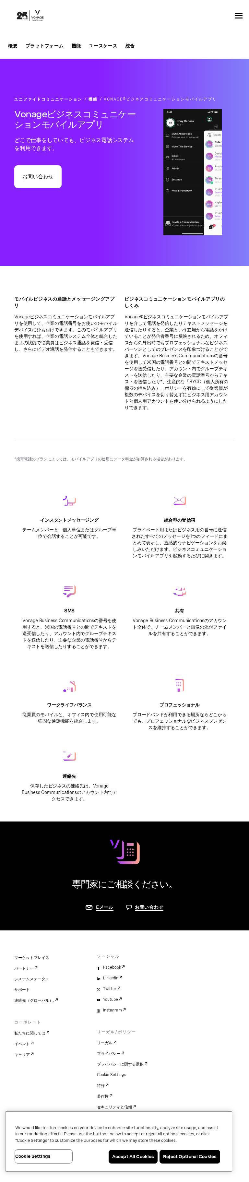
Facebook (112, 967)
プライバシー (108, 1053)
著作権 (103, 1096)
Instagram (112, 1010)
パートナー (24, 968)
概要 (13, 45)
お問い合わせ (37, 176)
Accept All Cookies (133, 1156)
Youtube (110, 999)
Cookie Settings (111, 1074)
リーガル (105, 1043)
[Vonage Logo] (30, 16)
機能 (76, 45)
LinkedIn (110, 978)
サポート (22, 989)
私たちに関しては (29, 1033)
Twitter (109, 989)
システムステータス (31, 979)
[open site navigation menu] (239, 15)
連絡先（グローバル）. (34, 1000)
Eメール (104, 907)
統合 (130, 45)
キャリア (22, 1054)
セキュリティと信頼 (114, 1107)
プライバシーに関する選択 (120, 1064)
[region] (118, 1141)
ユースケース (103, 45)
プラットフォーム (45, 45)
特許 (101, 1085)
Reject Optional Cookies (190, 1156)
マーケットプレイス (31, 957)
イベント (22, 1044)
